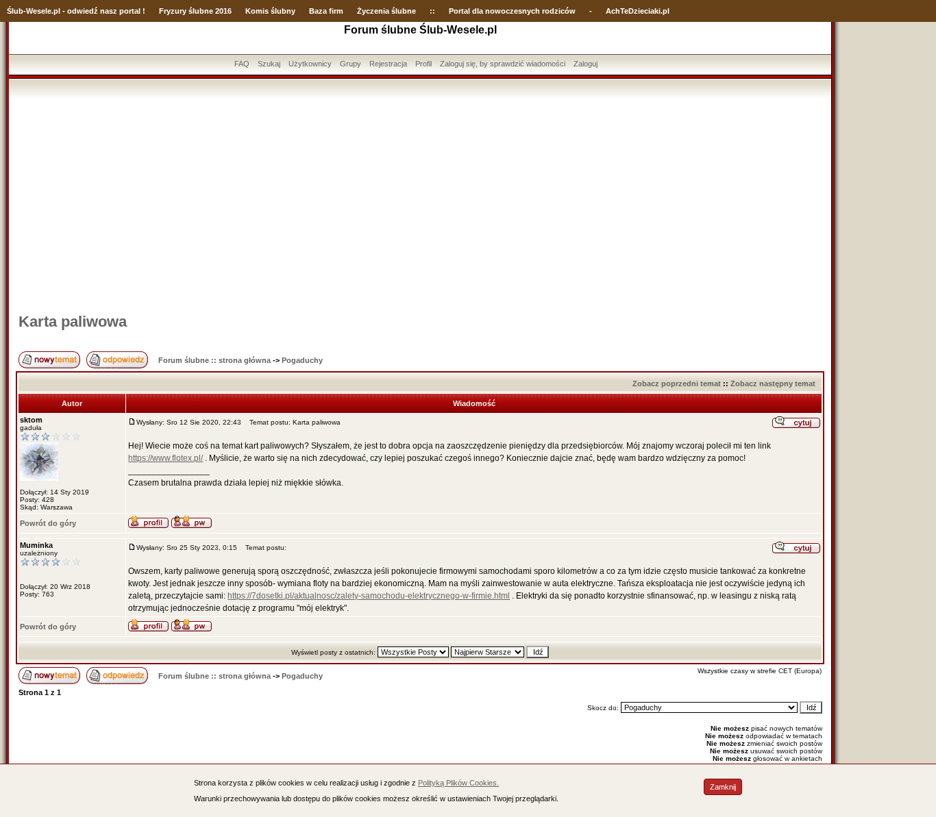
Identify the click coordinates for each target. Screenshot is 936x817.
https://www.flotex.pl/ (165, 458)
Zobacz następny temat (772, 383)
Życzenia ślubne (386, 11)
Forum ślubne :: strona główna (214, 360)
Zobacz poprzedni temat (676, 383)
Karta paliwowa (73, 321)
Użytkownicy (310, 64)
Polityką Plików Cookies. (458, 783)
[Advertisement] (420, 201)
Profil (423, 64)
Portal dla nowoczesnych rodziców (512, 11)
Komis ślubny (270, 11)
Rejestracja (388, 64)
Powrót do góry (48, 523)
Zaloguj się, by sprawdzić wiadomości (502, 64)
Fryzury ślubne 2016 (195, 11)
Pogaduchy (302, 360)
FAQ (241, 64)
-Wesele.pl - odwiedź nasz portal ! (84, 11)
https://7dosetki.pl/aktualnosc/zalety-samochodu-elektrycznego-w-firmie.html (368, 596)
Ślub (15, 11)
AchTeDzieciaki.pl (637, 11)
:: (432, 11)
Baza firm (326, 11)
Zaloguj (586, 64)
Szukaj (269, 64)
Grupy (350, 64)
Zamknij (723, 787)
